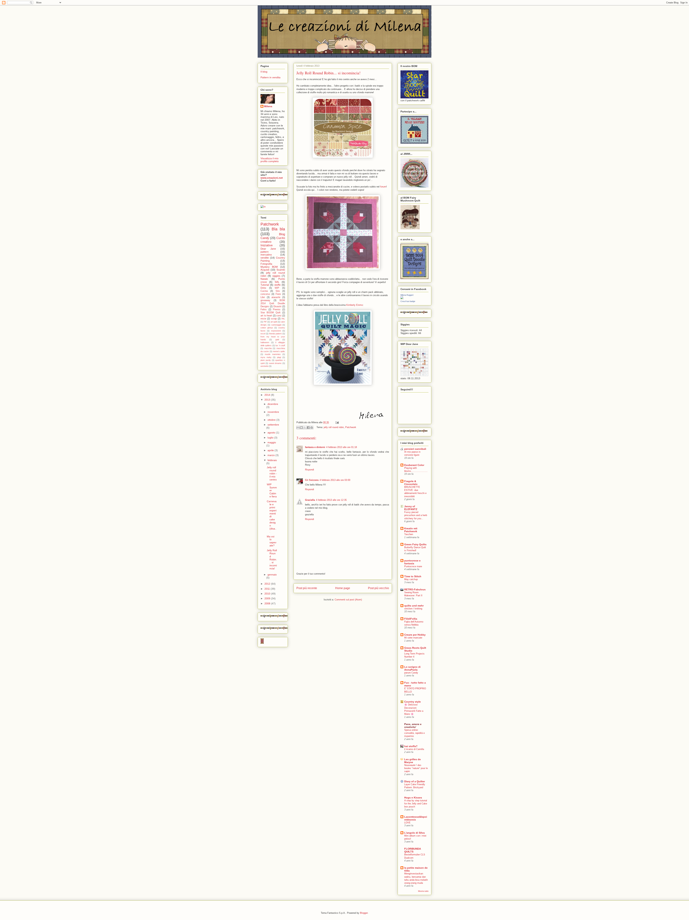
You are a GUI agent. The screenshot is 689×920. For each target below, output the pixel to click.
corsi (278, 315)
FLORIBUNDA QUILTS (412, 850)
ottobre (272, 419)
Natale (264, 278)
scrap (274, 318)
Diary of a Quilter (414, 781)
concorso (265, 294)
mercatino (266, 254)
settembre (273, 424)
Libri (263, 297)
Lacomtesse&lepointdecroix (415, 818)
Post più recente (306, 588)
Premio (276, 309)
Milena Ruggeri (406, 295)
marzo (271, 455)
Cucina (264, 291)
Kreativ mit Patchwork (410, 530)
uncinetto (264, 366)
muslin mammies (273, 354)
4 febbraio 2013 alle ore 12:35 (331, 500)
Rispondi (309, 469)
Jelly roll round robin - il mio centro (272, 473)
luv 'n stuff (280, 345)
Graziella (310, 500)
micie (263, 318)
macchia (268, 348)
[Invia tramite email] (298, 427)
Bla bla (278, 229)
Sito (278, 291)
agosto (272, 432)
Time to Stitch (412, 576)
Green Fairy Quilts (415, 544)
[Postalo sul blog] (301, 427)
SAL (277, 281)
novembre (273, 411)
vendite (265, 257)
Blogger (364, 913)
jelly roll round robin (334, 427)
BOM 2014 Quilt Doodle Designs (273, 303)
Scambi (280, 269)
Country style (412, 701)
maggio (272, 442)
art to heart (266, 315)
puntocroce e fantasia (412, 562)
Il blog (264, 71)
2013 (267, 399)
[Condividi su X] (305, 427)
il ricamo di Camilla (414, 749)
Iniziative (267, 245)
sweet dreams (275, 363)
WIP (277, 288)
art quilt (274, 322)
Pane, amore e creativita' (412, 725)
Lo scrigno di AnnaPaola (412, 668)
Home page (342, 588)
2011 (267, 588)
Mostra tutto (423, 891)
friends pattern (275, 334)
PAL (283, 319)
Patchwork (350, 427)
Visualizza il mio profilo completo (270, 160)
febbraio (272, 460)
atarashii (275, 297)
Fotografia (266, 263)
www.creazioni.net (272, 177)
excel (263, 334)
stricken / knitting (413, 608)
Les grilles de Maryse (412, 761)
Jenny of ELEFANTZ (410, 508)
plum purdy (266, 360)
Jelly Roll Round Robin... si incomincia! (272, 559)
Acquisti (265, 269)
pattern (265, 251)
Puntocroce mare (413, 566)
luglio (271, 437)
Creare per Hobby (415, 634)
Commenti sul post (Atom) (348, 599)
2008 (267, 603)
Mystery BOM (269, 266)
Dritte (263, 288)
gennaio (272, 574)
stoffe (277, 284)
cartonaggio (276, 325)
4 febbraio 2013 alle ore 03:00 (335, 480)
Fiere (278, 294)
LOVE (407, 822)
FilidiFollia (410, 618)
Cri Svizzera (311, 480)
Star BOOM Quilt (270, 312)
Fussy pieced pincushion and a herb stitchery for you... (415, 515)
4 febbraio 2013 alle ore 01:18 (341, 447)
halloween (265, 342)
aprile (271, 450)
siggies (276, 275)
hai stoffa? (411, 746)
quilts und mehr (414, 605)
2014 (267, 394)
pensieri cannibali (415, 448)
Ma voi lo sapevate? (271, 541)
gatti (277, 339)
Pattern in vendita (270, 77)
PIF (265, 322)
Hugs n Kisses (413, 797)
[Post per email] (336, 422)
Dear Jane (268, 248)
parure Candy (411, 672)
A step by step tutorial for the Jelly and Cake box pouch (415, 803)
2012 (267, 583)
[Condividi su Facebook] (308, 427)
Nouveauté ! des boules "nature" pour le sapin (416, 768)
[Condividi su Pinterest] (311, 427)
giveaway (265, 300)
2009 (267, 598)
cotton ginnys (267, 328)
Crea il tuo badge (407, 301)
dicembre (273, 404)
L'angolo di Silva (414, 832)
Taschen (408, 534)
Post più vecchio (378, 588)
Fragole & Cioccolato (411, 482)
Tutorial (265, 284)
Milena (268, 106)
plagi (279, 357)
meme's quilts (279, 351)
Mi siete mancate (413, 637)
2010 (267, 593)
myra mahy (266, 357)
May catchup (411, 579)
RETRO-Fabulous (415, 589)
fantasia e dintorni (315, 447)
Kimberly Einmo (354, 305)
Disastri (277, 306)
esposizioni (276, 331)
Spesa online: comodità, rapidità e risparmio (414, 733)
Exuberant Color (414, 465)
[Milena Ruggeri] (401, 298)
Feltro (263, 309)
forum (383, 186)
